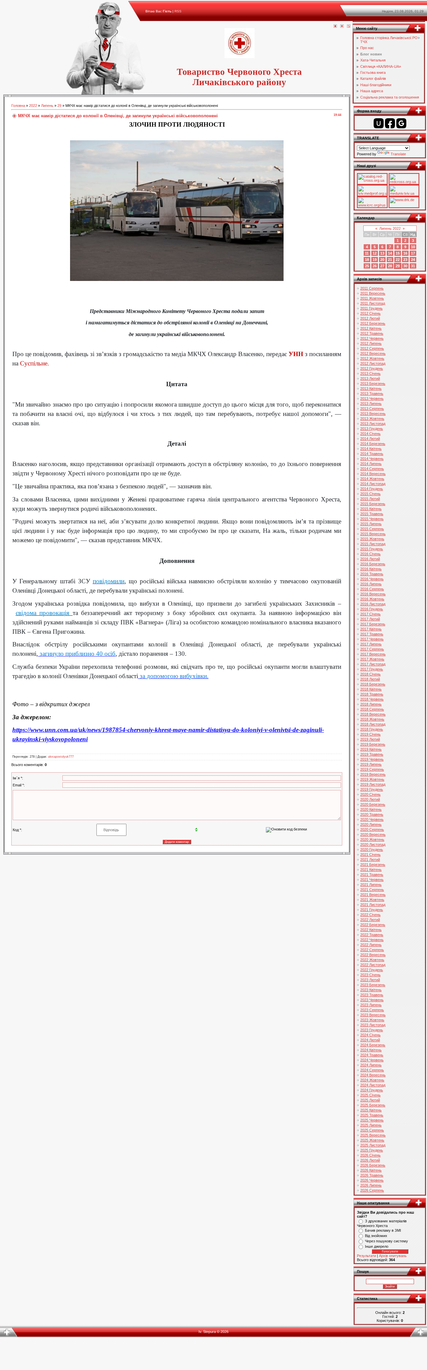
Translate (398, 154)
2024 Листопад (372, 1085)
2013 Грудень (371, 429)
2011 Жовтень (372, 298)
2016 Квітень (371, 569)
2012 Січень (370, 313)
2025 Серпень (372, 1130)
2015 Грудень (371, 549)
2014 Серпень (372, 469)
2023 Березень (372, 985)
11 (367, 253)
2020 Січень (370, 794)
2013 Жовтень (372, 419)
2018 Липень (371, 704)
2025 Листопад (372, 1145)
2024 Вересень (373, 1075)
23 (405, 260)
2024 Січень (370, 1035)
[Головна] (335, 26)
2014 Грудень (371, 489)
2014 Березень (372, 444)
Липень (47, 106)
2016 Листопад (372, 604)
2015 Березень (372, 504)
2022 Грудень (371, 970)
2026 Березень (372, 1165)
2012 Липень (371, 343)
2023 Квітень (371, 990)
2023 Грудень (371, 1030)
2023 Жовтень (372, 1020)
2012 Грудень (371, 368)
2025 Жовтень (372, 1140)
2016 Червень (372, 579)
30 (405, 266)
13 (382, 253)
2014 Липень (371, 464)
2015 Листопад (372, 544)
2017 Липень (371, 644)
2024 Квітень (371, 1050)
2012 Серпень (372, 348)
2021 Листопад (372, 905)
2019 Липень (371, 764)
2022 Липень (371, 945)
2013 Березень (372, 384)
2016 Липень (371, 584)
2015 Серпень (372, 529)
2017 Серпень (372, 649)
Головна (18, 106)
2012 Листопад (372, 363)
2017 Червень (372, 639)
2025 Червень (372, 1120)
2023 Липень (371, 1005)
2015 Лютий (370, 499)
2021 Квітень (371, 870)
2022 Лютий (370, 920)
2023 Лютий (370, 980)
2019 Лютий (370, 739)
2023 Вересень (373, 1015)
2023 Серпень (372, 1010)
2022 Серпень (372, 950)
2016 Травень (371, 574)
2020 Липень (371, 824)
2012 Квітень (371, 328)
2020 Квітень (371, 809)
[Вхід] (348, 26)
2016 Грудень (371, 609)
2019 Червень (372, 759)
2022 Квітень (371, 930)
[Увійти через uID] (379, 123)
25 (367, 266)
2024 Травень (371, 1055)
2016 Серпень (372, 589)
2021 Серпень (372, 890)
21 (390, 260)
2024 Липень (371, 1065)
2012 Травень (371, 333)
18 (367, 260)
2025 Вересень (373, 1135)
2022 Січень (370, 915)
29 (59, 106)
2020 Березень (372, 804)
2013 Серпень (372, 409)
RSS (177, 11)
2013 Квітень (371, 389)
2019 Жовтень (372, 779)
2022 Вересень (373, 955)
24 (413, 260)
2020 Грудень (371, 850)
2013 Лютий (370, 378)
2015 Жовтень (372, 539)
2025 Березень (372, 1105)
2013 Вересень (373, 414)
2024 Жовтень (372, 1080)
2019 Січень (370, 734)
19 (375, 260)
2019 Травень (371, 754)
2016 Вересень (373, 594)
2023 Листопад (372, 1025)
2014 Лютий (370, 439)
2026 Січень (370, 1155)
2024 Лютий (370, 1040)
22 (398, 260)
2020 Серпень (372, 829)
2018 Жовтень (372, 719)
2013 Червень (372, 399)
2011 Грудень (371, 308)
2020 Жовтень (372, 840)
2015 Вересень (373, 534)
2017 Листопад (372, 664)
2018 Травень (371, 694)
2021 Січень (370, 855)
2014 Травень (371, 454)
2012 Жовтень (372, 358)
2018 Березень (372, 684)
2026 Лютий (370, 1160)
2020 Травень (371, 814)
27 (382, 266)
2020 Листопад (372, 845)
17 (413, 253)
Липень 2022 (390, 228)
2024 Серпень (372, 1070)
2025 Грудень (371, 1150)
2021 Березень (372, 865)
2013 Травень (371, 394)
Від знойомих (376, 1236)
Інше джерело (376, 1246)
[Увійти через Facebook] (390, 123)
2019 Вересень (373, 774)
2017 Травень (371, 634)
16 (405, 253)
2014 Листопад (372, 484)
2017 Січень (370, 614)
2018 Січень (370, 674)
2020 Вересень (373, 834)
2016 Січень (370, 554)
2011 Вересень (372, 293)
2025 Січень (370, 1095)
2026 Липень (371, 1185)
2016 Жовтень (372, 599)
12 (375, 253)
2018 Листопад (372, 724)
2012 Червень (372, 338)
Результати (366, 1256)
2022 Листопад (372, 965)
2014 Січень (370, 434)
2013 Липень (371, 404)
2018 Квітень (371, 689)
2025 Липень (371, 1125)
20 (382, 260)
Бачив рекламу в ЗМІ (383, 1230)
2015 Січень (370, 494)
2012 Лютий (370, 318)
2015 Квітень (371, 509)
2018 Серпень (372, 709)
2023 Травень (371, 995)
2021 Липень (371, 885)
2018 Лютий (370, 679)
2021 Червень (372, 880)
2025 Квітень (371, 1110)
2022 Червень (372, 940)
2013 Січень (370, 373)
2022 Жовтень (372, 960)
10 (413, 247)
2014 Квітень (371, 449)
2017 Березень (372, 624)
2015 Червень (372, 519)
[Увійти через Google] (401, 123)
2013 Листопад (372, 424)
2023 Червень (372, 1000)
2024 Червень (372, 1060)
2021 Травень (371, 875)
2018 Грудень (371, 729)
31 (413, 266)
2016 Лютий (370, 559)
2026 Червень (372, 1180)
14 (390, 253)
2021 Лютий (370, 860)
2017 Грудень (371, 669)
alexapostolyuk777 (61, 756)
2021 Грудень (371, 910)
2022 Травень (371, 935)
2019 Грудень (371, 789)
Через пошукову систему (386, 1241)
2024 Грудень (371, 1090)
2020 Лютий (370, 799)
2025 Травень (371, 1115)
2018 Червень (372, 699)
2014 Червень (372, 459)
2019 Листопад (372, 784)
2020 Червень (372, 819)
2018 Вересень (373, 714)
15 (398, 253)
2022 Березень (372, 925)
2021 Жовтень (372, 900)
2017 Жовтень (372, 659)
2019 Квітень (371, 749)
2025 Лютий (370, 1100)
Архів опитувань (393, 1256)
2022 (33, 106)
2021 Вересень (373, 895)
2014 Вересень (373, 474)
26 (375, 266)
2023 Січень (370, 975)
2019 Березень (372, 744)
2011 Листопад (372, 303)
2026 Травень (371, 1175)
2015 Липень (371, 524)
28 (390, 266)
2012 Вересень (373, 353)
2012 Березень (372, 323)
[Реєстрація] (342, 26)
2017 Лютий (370, 619)
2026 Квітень (371, 1170)
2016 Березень (372, 564)
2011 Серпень (372, 288)
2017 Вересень (373, 654)
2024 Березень (372, 1045)
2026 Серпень (372, 1190)
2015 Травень (371, 514)
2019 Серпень (372, 769)
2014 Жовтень (372, 479)
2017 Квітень (371, 629)
